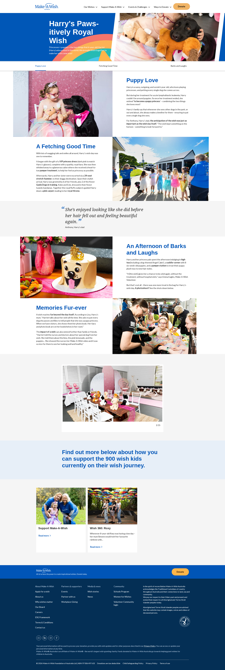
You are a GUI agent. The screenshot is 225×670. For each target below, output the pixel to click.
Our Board (40, 607)
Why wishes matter (44, 602)
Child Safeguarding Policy (133, 663)
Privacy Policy (149, 646)
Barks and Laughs (179, 66)
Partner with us (68, 596)
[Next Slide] (156, 393)
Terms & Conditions (44, 622)
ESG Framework (42, 617)
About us (39, 596)
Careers (39, 612)
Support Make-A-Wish (53, 528)
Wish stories (93, 591)
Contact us (40, 627)
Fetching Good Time (108, 66)
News (90, 596)
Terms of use (165, 663)
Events (64, 591)
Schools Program (121, 591)
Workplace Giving (69, 602)
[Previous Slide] (69, 393)
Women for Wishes (122, 596)
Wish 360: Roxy (100, 528)
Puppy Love (40, 66)
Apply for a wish (42, 591)
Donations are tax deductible (109, 663)
